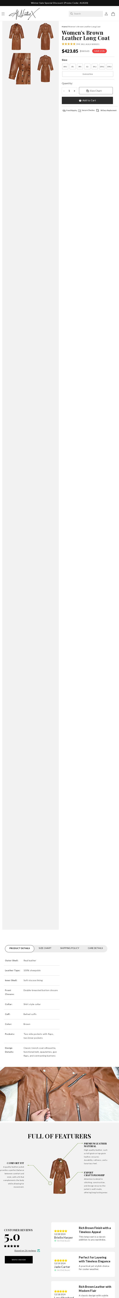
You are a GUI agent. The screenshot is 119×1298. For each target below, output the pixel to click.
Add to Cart (89, 100)
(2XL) (102, 66)
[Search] (71, 13)
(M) (80, 66)
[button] (113, 14)
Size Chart (96, 90)
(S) (72, 66)
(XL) (94, 66)
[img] (60, 1230)
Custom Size (88, 74)
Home (64, 26)
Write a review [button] (19, 1260)
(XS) (65, 66)
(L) (87, 66)
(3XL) (109, 66)
